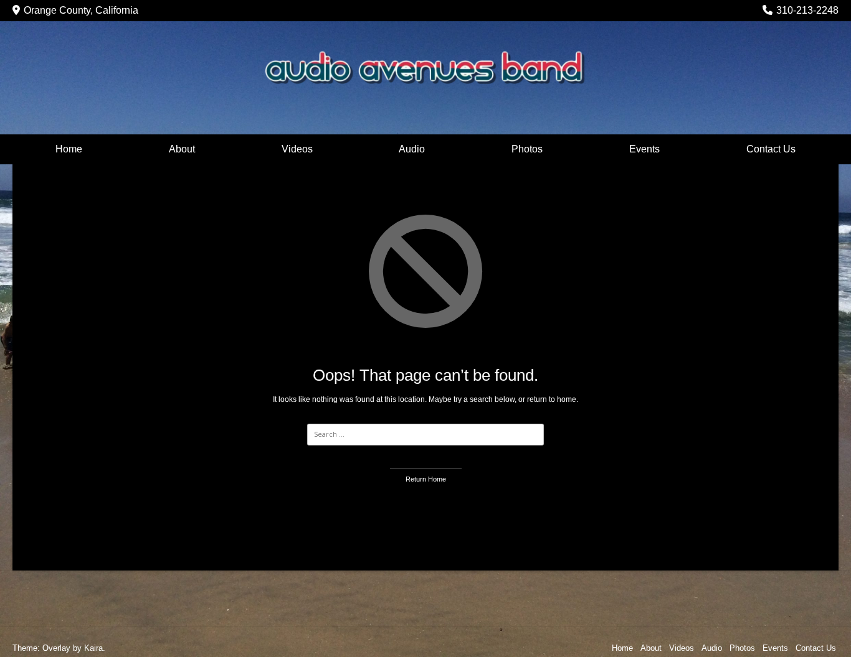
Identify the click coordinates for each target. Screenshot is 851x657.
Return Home (426, 479)
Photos (527, 149)
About (182, 149)
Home (68, 149)
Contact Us (771, 149)
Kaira (93, 648)
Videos (297, 149)
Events (644, 149)
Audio (412, 149)
